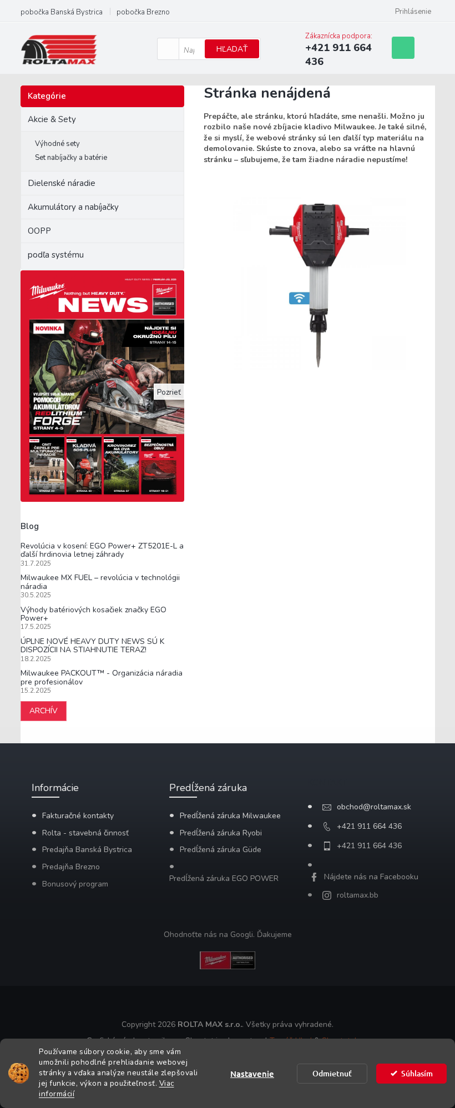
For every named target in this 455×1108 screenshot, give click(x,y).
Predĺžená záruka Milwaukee (230, 815)
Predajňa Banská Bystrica (87, 849)
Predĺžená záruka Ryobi (221, 833)
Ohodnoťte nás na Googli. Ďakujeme (228, 934)
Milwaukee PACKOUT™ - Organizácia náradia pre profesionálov (102, 677)
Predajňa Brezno (71, 867)
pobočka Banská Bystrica (62, 12)
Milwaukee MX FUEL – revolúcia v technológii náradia (100, 582)
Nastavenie (252, 1073)
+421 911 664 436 (369, 826)
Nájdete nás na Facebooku (371, 877)
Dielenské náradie (61, 183)
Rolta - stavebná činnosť (85, 833)
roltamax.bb (357, 895)
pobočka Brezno (143, 12)
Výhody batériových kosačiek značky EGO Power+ (93, 614)
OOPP (39, 230)
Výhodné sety (57, 144)
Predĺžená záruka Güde (220, 849)
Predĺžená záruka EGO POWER (224, 878)
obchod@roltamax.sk (374, 807)
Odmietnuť (332, 1073)
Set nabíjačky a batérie (71, 158)
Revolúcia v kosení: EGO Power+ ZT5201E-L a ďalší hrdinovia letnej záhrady (102, 550)
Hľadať (231, 49)
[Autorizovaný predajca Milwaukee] (227, 959)
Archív (43, 711)
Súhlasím (417, 1073)
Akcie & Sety (52, 119)
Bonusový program (75, 884)
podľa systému (56, 254)
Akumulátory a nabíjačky (73, 207)
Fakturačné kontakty (78, 815)
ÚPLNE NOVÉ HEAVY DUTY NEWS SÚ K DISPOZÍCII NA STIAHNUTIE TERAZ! (92, 645)
